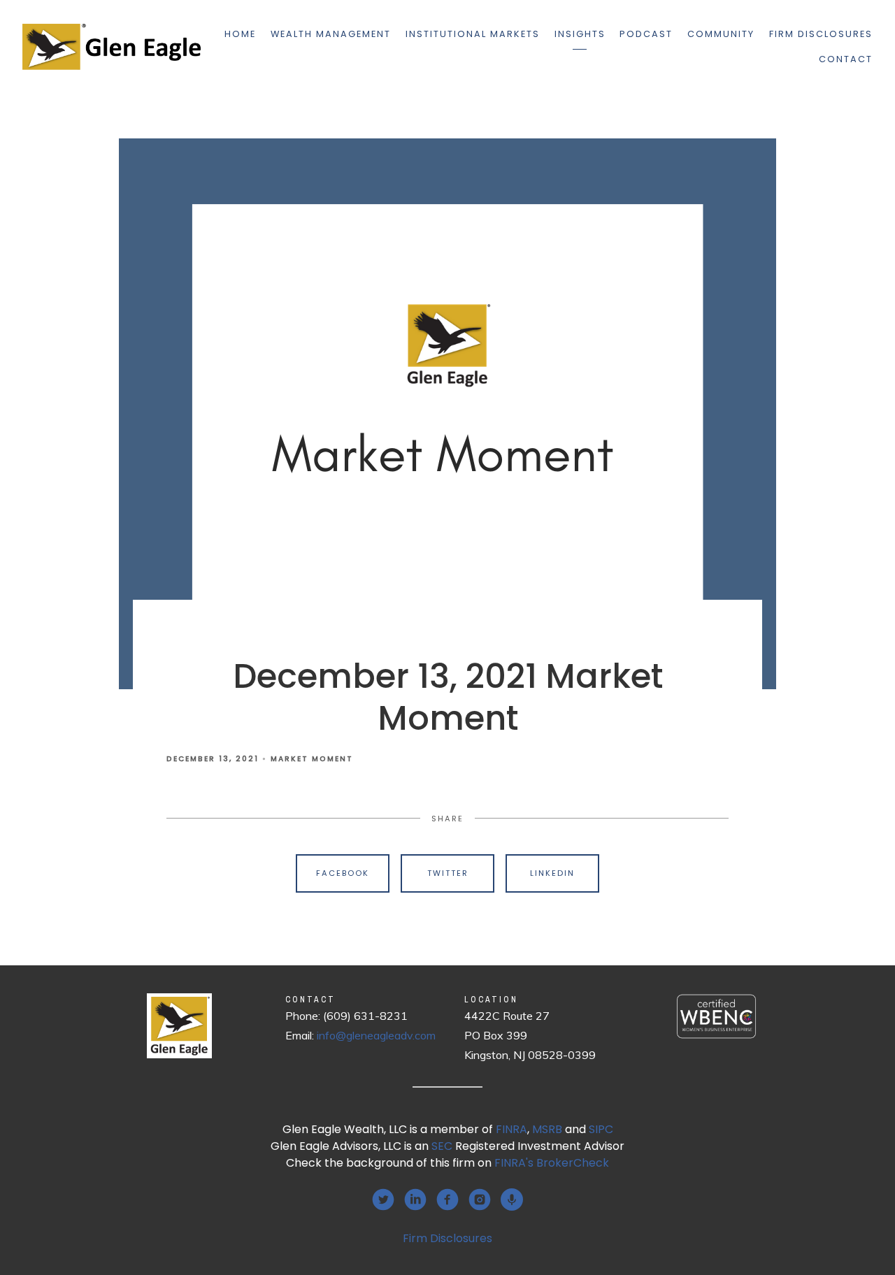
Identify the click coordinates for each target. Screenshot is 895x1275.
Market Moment (312, 759)
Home (240, 34)
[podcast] (512, 1199)
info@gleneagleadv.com (376, 1035)
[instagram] (479, 1199)
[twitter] (383, 1199)
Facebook (342, 873)
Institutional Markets (473, 34)
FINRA (511, 1129)
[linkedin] (415, 1199)
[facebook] (447, 1199)
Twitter (447, 873)
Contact (846, 59)
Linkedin (552, 873)
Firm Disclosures (821, 34)
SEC (441, 1146)
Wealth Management (331, 34)
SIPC (601, 1129)
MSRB (547, 1129)
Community (720, 34)
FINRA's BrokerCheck (551, 1163)
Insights (580, 34)
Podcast (646, 34)
